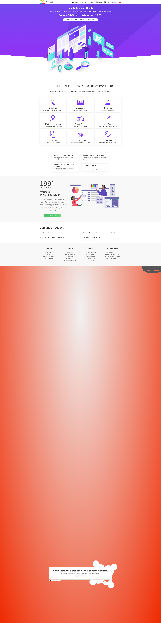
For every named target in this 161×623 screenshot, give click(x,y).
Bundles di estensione (112, 252)
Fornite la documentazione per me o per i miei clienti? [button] (99, 233)
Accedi (114, 2)
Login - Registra (91, 258)
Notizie (107, 2)
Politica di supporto (70, 254)
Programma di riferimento (49, 256)
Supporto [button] (100, 2)
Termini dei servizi (49, 252)
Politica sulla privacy (91, 252)
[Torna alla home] (47, 2)
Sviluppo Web (70, 252)
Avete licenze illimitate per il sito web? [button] (51, 233)
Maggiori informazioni (52, 215)
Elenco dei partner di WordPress (112, 256)
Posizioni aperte (91, 256)
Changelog (49, 254)
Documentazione (70, 258)
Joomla (78, 587)
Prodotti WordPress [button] (78, 2)
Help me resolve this (80, 576)
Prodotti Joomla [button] (90, 2)
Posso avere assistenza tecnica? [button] (92, 237)
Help (83, 587)
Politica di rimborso (91, 254)
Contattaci (91, 260)
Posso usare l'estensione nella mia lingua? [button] (52, 237)
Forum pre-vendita (70, 256)
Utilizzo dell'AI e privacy (70, 260)
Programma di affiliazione (112, 258)
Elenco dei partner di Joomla (112, 254)
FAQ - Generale (49, 258)
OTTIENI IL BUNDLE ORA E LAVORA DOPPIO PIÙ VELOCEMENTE (80, 19)
